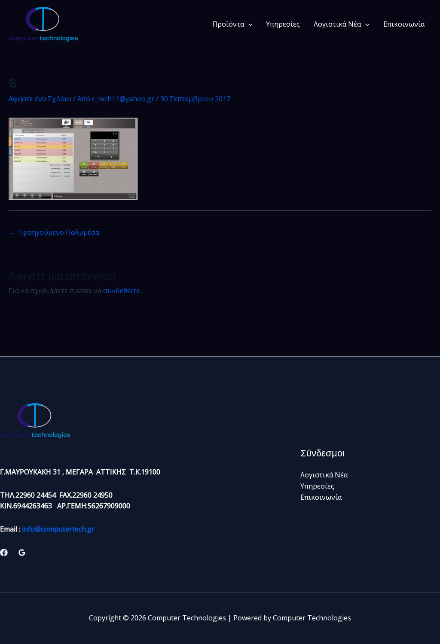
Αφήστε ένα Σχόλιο (40, 98)
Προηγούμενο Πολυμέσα (54, 232)
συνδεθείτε (121, 290)
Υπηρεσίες (283, 24)
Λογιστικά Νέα (337, 24)
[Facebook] (4, 552)
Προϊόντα (228, 24)
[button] (248, 24)
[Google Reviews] (22, 552)
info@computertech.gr (58, 529)
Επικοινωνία (404, 24)
